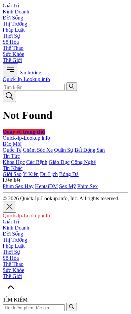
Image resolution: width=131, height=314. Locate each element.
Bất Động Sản (90, 150)
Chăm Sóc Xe (38, 150)
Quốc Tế (12, 150)
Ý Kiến (31, 174)
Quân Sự (63, 150)
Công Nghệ (83, 162)
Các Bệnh (36, 162)
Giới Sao (12, 174)
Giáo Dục (59, 162)
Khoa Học (14, 162)
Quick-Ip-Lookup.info (26, 79)
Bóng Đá (69, 174)
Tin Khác (13, 168)
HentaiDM (46, 186)
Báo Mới (12, 144)
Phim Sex (87, 186)
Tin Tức (11, 156)
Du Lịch (49, 174)
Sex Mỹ (67, 186)
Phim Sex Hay (18, 186)
